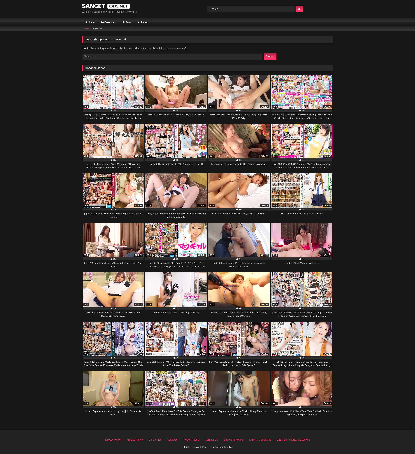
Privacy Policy (134, 439)
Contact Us (211, 439)
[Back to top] (405, 444)
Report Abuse (191, 439)
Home (91, 22)
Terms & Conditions (260, 439)
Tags (128, 22)
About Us (172, 439)
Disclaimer (155, 439)
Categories (110, 22)
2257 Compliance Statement (293, 439)
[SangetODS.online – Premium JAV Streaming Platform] (106, 6)
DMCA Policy (113, 439)
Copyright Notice (233, 439)
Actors (144, 22)
